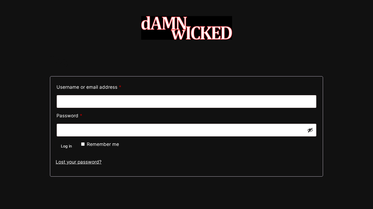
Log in (66, 146)
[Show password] (310, 130)
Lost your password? (79, 162)
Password (79, 115)
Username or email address (99, 87)
